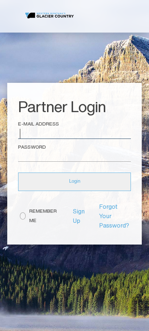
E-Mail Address (38, 123)
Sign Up (79, 216)
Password (32, 147)
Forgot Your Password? (114, 216)
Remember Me (43, 216)
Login (74, 181)
